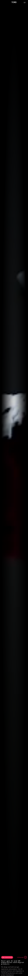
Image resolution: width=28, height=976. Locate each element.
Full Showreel (20, 957)
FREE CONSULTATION (7, 957)
